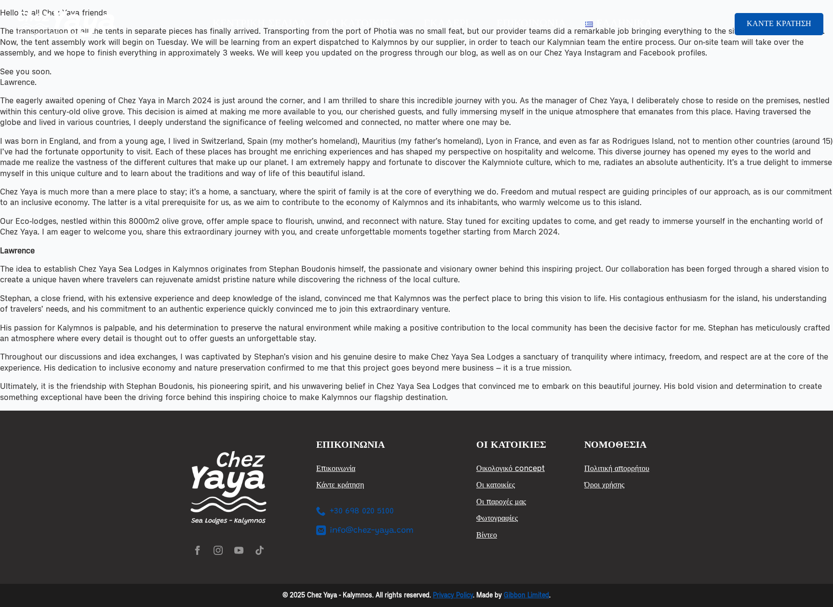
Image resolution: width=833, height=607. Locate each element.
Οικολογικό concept (510, 468)
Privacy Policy (453, 595)
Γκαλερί (446, 24)
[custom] (259, 550)
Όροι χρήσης (604, 484)
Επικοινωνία (531, 24)
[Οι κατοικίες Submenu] (405, 24)
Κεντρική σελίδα (260, 24)
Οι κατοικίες (361, 24)
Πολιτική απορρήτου (616, 468)
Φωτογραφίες (497, 518)
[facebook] (197, 550)
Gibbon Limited (526, 595)
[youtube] (238, 550)
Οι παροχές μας (501, 501)
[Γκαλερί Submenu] (478, 24)
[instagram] (218, 550)
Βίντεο (486, 534)
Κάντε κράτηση (340, 484)
